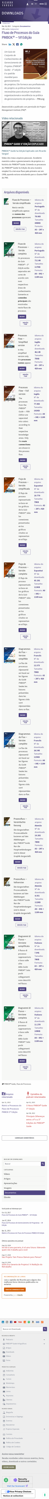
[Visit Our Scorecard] (17, 1482)
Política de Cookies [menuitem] (13, 1442)
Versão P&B (20, 229)
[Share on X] (13, 44)
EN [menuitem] (32, 4)
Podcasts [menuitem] (9, 1339)
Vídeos (7, 1174)
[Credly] (42, 1322)
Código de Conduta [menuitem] (13, 1447)
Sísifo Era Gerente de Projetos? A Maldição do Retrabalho (22, 1265)
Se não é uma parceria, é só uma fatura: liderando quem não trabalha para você (23, 1248)
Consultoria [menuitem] (10, 1375)
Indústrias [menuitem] (10, 1371)
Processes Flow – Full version (24, 390)
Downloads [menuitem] (10, 1352)
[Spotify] (29, 1322)
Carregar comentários (24, 1138)
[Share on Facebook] (17, 44)
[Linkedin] (3, 1322)
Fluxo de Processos (24, 1084)
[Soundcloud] (25, 1322)
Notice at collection (13, 1496)
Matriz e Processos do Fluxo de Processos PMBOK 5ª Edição (11, 1108)
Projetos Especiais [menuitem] (12, 1429)
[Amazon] (33, 1322)
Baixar (16, 223)
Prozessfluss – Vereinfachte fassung (20, 822)
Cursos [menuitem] (8, 1379)
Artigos (7, 1178)
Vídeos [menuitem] (8, 1356)
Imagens (8, 1188)
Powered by (8, 1295)
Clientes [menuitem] (9, 1400)
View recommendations (14, 1290)
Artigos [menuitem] (8, 1348)
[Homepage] (7, 6)
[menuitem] (27, 4)
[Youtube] (15, 1322)
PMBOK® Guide (10, 1084)
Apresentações (10, 1183)
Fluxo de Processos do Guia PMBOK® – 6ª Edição (19, 1215)
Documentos (10, 1192)
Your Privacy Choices (20, 1491)
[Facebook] (11, 1322)
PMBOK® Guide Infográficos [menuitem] (16, 1344)
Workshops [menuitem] (10, 1383)
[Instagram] (7, 1322)
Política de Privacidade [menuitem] (14, 1438)
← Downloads (6, 23)
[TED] (20, 1322)
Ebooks (7, 1197)
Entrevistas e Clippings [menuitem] (14, 1416)
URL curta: (10, 29)
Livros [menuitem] (8, 1391)
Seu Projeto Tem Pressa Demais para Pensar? (22, 1257)
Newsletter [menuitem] (10, 1425)
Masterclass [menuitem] (10, 1387)
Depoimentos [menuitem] (11, 1404)
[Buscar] (43, 1164)
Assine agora (8, 1467)
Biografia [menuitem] (9, 1412)
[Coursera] (38, 1322)
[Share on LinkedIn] (10, 44)
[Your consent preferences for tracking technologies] (45, 1495)
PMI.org (40, 98)
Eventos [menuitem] (9, 1421)
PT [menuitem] (36, 4)
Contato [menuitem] (9, 1434)
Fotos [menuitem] (8, 1360)
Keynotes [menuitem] (9, 1395)
